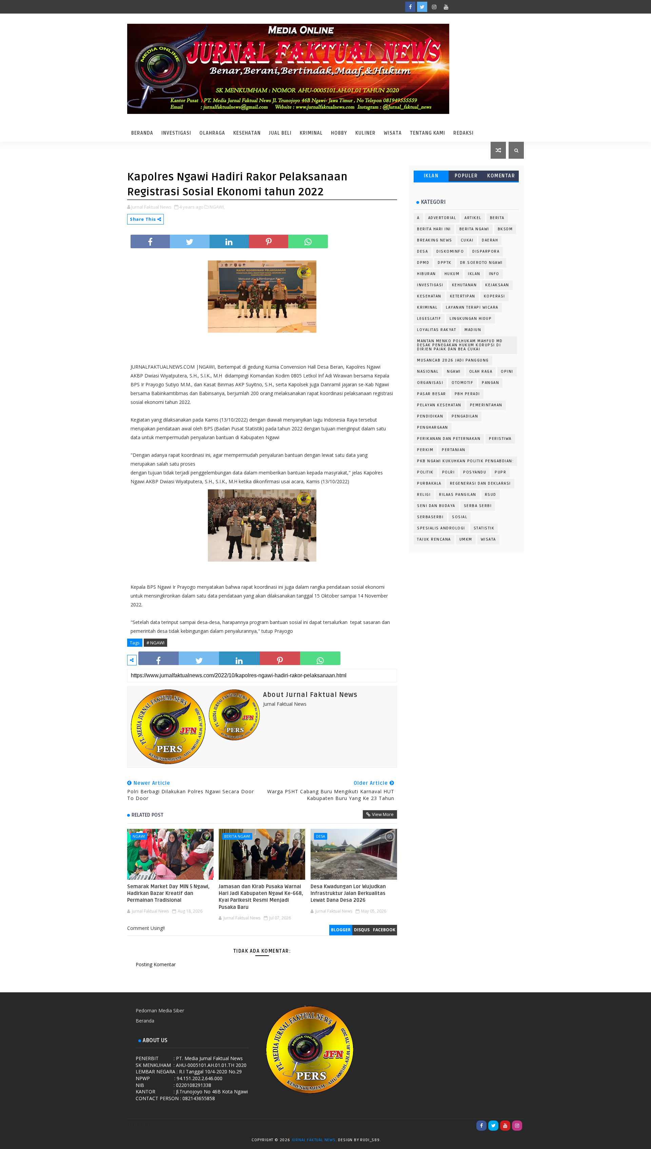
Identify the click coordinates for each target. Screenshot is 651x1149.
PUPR (500, 472)
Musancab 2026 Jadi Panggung (453, 360)
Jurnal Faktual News (314, 1140)
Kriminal (311, 133)
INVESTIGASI (430, 285)
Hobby (339, 133)
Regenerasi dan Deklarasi (480, 483)
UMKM (465, 539)
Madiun (473, 329)
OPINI (507, 371)
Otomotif (462, 382)
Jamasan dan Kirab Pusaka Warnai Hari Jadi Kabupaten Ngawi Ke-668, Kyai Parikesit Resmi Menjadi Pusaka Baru (261, 896)
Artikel (473, 217)
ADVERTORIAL (442, 217)
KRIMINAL (427, 307)
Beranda (142, 133)
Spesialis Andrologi (441, 528)
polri (448, 472)
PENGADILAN (465, 416)
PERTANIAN (454, 449)
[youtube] (446, 7)
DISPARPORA (485, 251)
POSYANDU (474, 472)
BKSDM (505, 229)
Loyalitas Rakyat (436, 329)
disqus (362, 930)
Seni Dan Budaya (436, 505)
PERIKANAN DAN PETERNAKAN (448, 438)
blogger (341, 930)
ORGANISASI (430, 382)
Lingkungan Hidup (471, 318)
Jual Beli (280, 133)
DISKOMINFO (450, 251)
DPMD (423, 262)
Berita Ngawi (237, 836)
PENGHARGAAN (432, 427)
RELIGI (424, 494)
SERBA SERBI (478, 505)
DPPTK (445, 262)
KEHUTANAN (464, 285)
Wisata (393, 133)
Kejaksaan (497, 285)
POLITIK (425, 472)
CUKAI (467, 240)
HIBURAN (426, 273)
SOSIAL (459, 517)
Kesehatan (247, 133)
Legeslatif (429, 318)
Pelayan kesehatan (439, 405)
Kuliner (365, 133)
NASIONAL (427, 371)
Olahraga (212, 133)
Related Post (147, 815)
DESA (320, 836)
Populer (466, 176)
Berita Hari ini (434, 229)
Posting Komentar (156, 964)
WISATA (488, 539)
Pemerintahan (486, 405)
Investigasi (176, 133)
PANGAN (490, 382)
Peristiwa (500, 438)
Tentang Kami (427, 133)
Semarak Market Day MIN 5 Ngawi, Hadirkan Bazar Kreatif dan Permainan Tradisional (168, 893)
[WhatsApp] (458, 7)
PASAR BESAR (431, 393)
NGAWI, (217, 207)
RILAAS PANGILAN (457, 494)
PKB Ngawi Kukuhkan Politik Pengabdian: (465, 461)
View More (383, 814)
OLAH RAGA (481, 371)
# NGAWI (155, 643)
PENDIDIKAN (430, 416)
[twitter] (422, 7)
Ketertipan (462, 296)
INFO (494, 273)
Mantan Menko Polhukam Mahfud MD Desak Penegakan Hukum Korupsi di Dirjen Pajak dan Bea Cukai (460, 345)
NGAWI (139, 836)
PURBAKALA (429, 483)
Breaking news (434, 240)
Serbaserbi (430, 517)
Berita (497, 217)
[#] (470, 7)
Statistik (484, 528)
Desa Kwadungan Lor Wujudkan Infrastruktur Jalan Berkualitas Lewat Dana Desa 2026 (348, 893)
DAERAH (490, 240)
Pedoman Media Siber (160, 1010)
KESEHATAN (429, 296)
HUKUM (452, 273)
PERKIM (425, 449)
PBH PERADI (467, 393)
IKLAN (431, 176)
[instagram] (434, 7)
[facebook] (410, 7)
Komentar (501, 176)
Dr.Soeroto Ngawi (481, 262)
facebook (384, 930)
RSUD (490, 494)
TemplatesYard (389, 1141)
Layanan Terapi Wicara (472, 307)
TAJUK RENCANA (434, 539)
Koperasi (494, 296)
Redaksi (463, 133)
